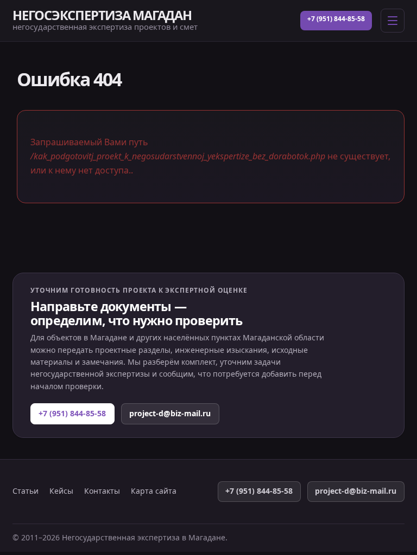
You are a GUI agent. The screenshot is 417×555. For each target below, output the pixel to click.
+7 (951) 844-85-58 (336, 18)
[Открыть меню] (393, 21)
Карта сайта (153, 491)
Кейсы (61, 491)
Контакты (102, 491)
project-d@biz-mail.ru (170, 413)
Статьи (25, 491)
